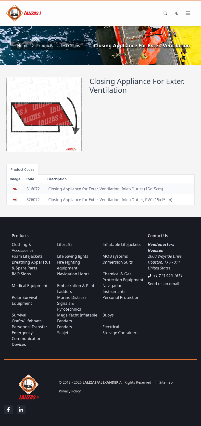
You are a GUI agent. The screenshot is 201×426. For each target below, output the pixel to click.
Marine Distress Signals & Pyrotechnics (72, 303)
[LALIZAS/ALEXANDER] (27, 387)
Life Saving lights (72, 256)
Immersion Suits (117, 262)
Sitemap (166, 382)
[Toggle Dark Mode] (177, 13)
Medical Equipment (30, 285)
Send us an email (163, 283)
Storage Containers (120, 332)
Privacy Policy (70, 391)
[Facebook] (8, 409)
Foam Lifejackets (27, 256)
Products (44, 45)
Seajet (62, 332)
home (22, 45)
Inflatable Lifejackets (121, 244)
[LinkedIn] (21, 409)
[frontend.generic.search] (164, 13)
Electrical (110, 326)
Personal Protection (120, 297)
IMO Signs (70, 45)
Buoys (108, 315)
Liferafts (65, 244)
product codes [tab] (22, 169)
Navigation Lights (73, 274)
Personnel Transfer (29, 326)
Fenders (64, 326)
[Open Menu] (190, 13)
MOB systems (115, 256)
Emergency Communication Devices (26, 338)
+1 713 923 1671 (168, 276)
